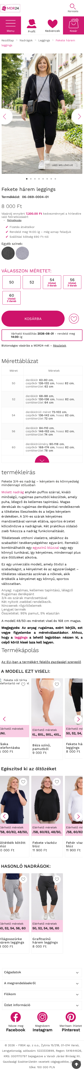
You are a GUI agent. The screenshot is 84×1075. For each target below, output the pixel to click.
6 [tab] (47, 179)
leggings (21, 637)
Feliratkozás (14, 220)
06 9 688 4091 (44, 6)
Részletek (59, 345)
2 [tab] (31, 179)
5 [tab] (43, 179)
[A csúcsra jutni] (76, 1064)
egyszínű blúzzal (46, 548)
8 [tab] (55, 179)
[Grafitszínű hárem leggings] (8, 253)
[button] (4, 719)
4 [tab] (39, 179)
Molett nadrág (12, 492)
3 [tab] (35, 179)
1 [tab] (27, 179)
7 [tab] (51, 179)
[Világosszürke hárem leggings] (22, 253)
